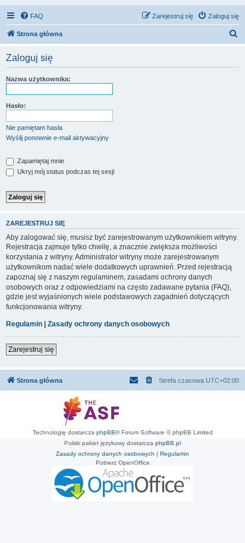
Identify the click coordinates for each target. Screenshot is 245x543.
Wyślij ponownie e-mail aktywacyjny (57, 137)
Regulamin (24, 324)
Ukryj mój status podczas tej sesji (64, 171)
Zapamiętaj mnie (39, 160)
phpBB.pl (168, 443)
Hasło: (16, 105)
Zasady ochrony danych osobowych (108, 324)
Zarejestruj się (31, 349)
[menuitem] (31, 16)
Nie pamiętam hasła (34, 127)
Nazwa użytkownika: (38, 78)
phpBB (105, 432)
